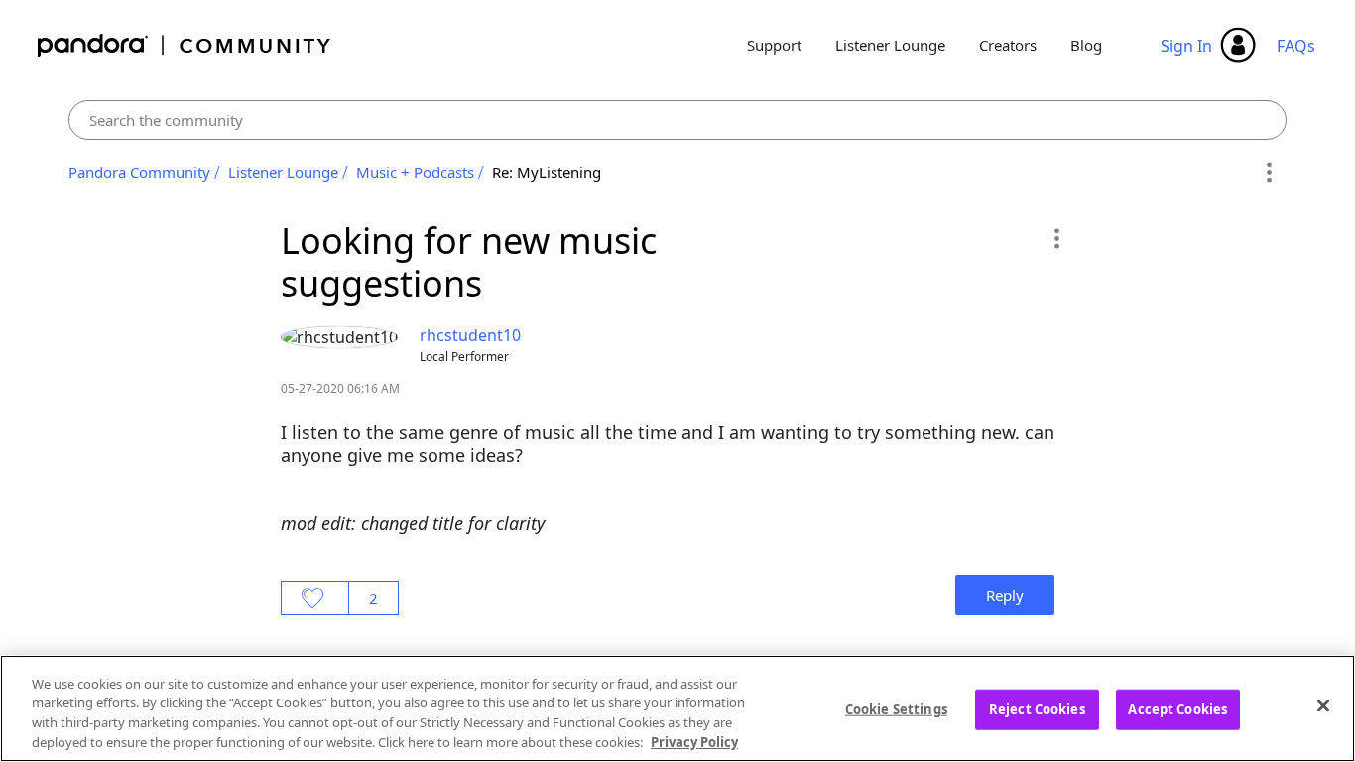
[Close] (1323, 705)
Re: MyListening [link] (546, 172)
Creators (1008, 45)
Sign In (1186, 46)
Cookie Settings (896, 709)
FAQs (1296, 46)
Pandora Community (185, 45)
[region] (677, 708)
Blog (1086, 45)
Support (774, 45)
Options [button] (1268, 172)
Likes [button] (315, 598)
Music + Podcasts (415, 172)
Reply (1005, 595)
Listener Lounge (890, 45)
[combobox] (677, 120)
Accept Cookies (1177, 709)
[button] (1056, 238)
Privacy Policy (694, 741)
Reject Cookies (1037, 709)
